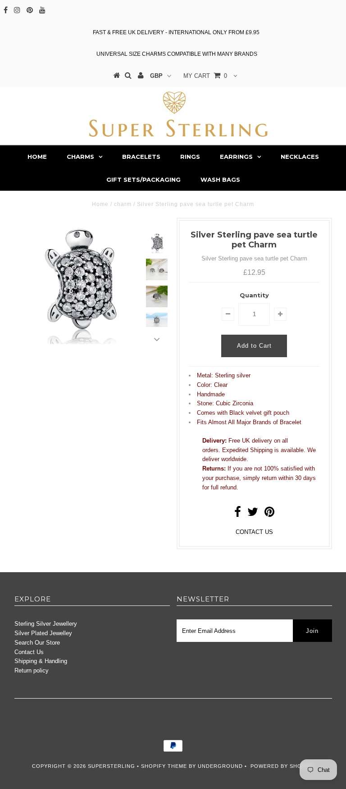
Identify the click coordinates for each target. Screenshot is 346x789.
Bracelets (141, 156)
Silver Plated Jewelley (43, 633)
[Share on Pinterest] (269, 514)
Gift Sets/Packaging (143, 179)
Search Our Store (37, 642)
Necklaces (300, 156)
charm (123, 204)
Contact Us (29, 652)
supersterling (111, 766)
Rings (190, 156)
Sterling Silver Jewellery (45, 623)
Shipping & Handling (40, 661)
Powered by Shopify (282, 766)
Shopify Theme (164, 766)
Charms (80, 156)
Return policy (31, 670)
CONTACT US (254, 532)
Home (37, 156)
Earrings (236, 156)
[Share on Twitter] (252, 514)
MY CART (205, 75)
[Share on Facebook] (237, 514)
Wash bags (220, 179)
